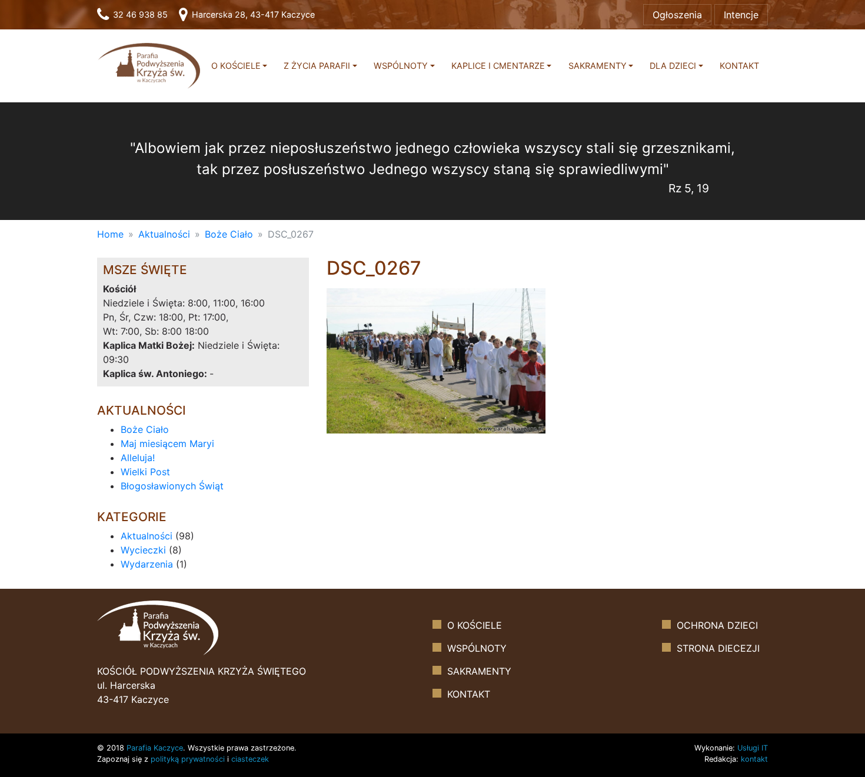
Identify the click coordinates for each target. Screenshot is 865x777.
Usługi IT (752, 747)
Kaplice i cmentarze (498, 66)
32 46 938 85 (139, 14)
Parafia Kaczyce (155, 747)
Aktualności (164, 234)
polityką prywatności (188, 759)
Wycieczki (143, 550)
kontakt (754, 759)
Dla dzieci (673, 66)
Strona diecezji (718, 648)
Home (110, 234)
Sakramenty (597, 66)
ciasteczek (250, 759)
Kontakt (739, 66)
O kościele (236, 66)
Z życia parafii (317, 66)
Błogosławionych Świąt (172, 486)
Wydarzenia (147, 564)
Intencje (741, 15)
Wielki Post (145, 472)
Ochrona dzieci (717, 625)
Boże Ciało (229, 234)
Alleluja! (138, 457)
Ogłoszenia (677, 15)
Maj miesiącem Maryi (167, 443)
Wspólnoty (401, 66)
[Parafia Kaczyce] (149, 65)
